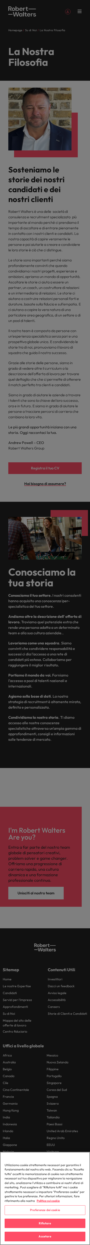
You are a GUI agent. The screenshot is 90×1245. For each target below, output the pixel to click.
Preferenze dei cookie (45, 1210)
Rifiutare (45, 1223)
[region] (45, 1198)
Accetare (45, 1236)
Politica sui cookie (48, 1201)
